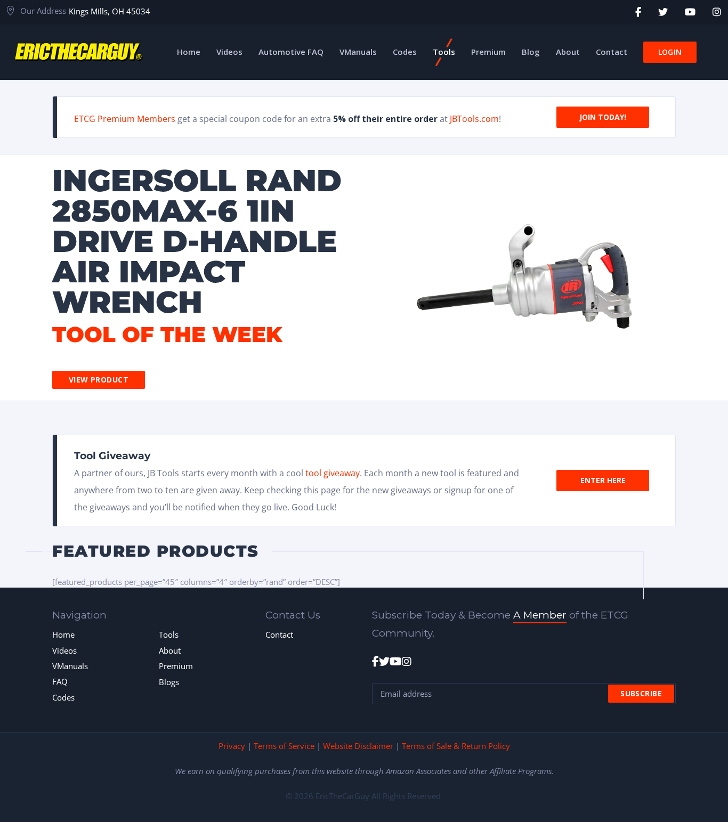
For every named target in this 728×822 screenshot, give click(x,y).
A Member (540, 615)
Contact (279, 634)
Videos (64, 650)
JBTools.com (474, 119)
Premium (176, 666)
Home (63, 634)
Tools (169, 634)
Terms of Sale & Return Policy (456, 745)
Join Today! (602, 117)
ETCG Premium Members (124, 119)
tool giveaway (332, 473)
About (170, 650)
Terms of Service (284, 745)
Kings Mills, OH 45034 (109, 11)
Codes (63, 697)
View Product (98, 380)
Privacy (232, 745)
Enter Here (603, 480)
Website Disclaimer (358, 745)
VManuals (70, 666)
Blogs (169, 682)
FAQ (60, 681)
